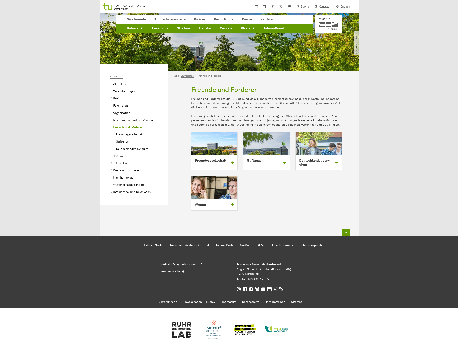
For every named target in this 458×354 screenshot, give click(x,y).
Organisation (121, 113)
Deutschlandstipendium (132, 148)
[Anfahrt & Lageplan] (272, 6)
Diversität (248, 28)
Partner (199, 19)
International (274, 28)
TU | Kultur (120, 163)
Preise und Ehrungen (127, 170)
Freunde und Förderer (127, 127)
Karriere (266, 19)
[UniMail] (289, 6)
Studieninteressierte (170, 19)
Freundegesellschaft (129, 134)
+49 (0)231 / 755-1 (259, 279)
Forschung (160, 28)
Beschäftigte (223, 19)
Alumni (120, 156)
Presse (247, 19)
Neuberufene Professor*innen (133, 120)
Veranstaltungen (124, 91)
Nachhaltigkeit (123, 177)
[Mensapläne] (265, 6)
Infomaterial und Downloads (132, 192)
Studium (183, 28)
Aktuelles (119, 84)
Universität (135, 28)
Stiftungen (123, 141)
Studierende (136, 19)
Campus (226, 28)
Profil (116, 98)
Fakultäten (120, 105)
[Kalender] (256, 6)
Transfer (205, 28)
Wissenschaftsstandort (128, 184)
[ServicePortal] (280, 6)
